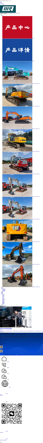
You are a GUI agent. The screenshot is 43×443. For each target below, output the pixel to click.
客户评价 (3, 297)
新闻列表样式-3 (4, 290)
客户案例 (2, 287)
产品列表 (33, 38)
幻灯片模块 (3, 294)
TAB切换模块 (3, 299)
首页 (3, 305)
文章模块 (3, 295)
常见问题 (2, 292)
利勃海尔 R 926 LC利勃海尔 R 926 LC (36, 83)
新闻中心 (2, 288)
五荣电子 (3, 304)
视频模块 (3, 303)
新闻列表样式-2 (4, 289)
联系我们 (1, 2)
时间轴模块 (3, 302)
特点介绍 (3, 296)
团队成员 (3, 301)
